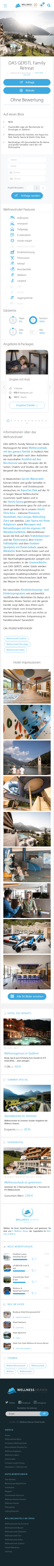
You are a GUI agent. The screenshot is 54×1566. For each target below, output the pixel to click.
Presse (7, 1435)
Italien (26, 75)
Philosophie (10, 1507)
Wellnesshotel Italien (15, 650)
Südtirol (39, 73)
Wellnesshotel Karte (13, 1439)
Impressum (9, 1467)
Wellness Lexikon (12, 1455)
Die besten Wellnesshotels (15, 1443)
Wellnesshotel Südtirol (16, 638)
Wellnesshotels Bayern (14, 1528)
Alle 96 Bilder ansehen (30, 996)
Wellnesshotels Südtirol (14, 1543)
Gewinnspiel (10, 1459)
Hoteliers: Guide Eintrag (14, 1463)
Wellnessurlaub (38, 447)
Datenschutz (21, 1467)
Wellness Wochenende (15, 1366)
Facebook (26, 1403)
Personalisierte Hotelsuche (16, 1447)
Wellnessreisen (26, 1371)
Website (29, 90)
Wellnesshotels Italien (14, 1539)
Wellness (10, 1371)
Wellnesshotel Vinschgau (17, 644)
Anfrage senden (30, 195)
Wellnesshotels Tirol (13, 1535)
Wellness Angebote (13, 1451)
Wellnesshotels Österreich (15, 1531)
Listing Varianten (12, 1511)
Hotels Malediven (12, 1547)
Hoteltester (9, 1487)
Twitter (12, 1403)
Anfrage (29, 82)
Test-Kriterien (10, 1479)
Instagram (41, 1403)
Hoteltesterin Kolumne (14, 1495)
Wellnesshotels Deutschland (17, 1524)
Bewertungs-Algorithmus (15, 1483)
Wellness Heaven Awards (15, 1499)
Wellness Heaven (12, 1503)
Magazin (8, 1491)
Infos (12, 51)
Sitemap (8, 1551)
